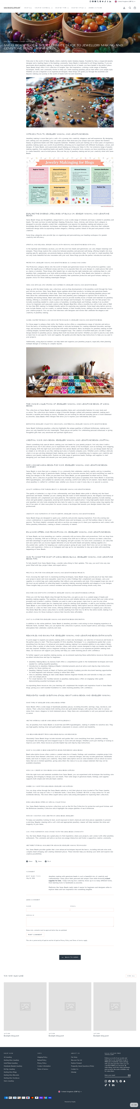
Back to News (71, 957)
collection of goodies (45, 478)
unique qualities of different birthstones (84, 428)
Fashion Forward (76, 1063)
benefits (10, 41)
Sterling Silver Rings (10, 1072)
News (76, 222)
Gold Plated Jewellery (11, 1063)
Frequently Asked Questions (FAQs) (82, 1066)
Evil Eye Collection (41, 275)
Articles (82, 222)
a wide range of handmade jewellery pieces (57, 707)
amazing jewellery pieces (97, 293)
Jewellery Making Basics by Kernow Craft (44, 662)
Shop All (28, 7)
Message (30, 915)
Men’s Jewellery (9, 1081)
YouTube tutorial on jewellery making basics (63, 679)
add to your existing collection (101, 603)
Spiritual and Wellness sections (42, 249)
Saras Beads (44, 410)
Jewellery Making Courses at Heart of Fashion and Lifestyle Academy (55, 670)
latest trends (44, 289)
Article (91, 222)
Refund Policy (41, 1060)
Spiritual (55, 222)
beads (5, 41)
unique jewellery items (64, 410)
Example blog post (11, 1036)
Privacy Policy (64, 940)
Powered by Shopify (70, 1101)
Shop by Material (43, 7)
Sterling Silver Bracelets (11, 1075)
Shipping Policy (42, 1057)
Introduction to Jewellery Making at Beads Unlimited (48, 666)
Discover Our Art (76, 1060)
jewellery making (45, 65)
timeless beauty (78, 61)
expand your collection (102, 608)
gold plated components (43, 500)
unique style (108, 69)
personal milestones (97, 430)
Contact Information (44, 1066)
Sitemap (73, 1072)
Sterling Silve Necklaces (11, 1078)
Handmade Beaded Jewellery (13, 1066)
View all (131, 976)
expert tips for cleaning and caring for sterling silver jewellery (64, 603)
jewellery (16, 41)
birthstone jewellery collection (47, 428)
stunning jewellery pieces (81, 69)
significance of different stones (45, 269)
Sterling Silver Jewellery (11, 1060)
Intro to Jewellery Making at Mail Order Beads (46, 675)
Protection (69, 222)
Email (73, 906)
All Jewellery (8, 1057)
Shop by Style (77, 7)
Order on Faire (95, 7)
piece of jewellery (83, 478)
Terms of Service (78, 940)
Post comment (35, 934)
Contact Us (74, 1069)
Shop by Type (61, 7)
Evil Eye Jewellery (9, 1069)
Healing (61, 222)
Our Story (74, 1057)
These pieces (65, 430)
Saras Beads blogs (33, 67)
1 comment (22, 41)
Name (28, 906)
